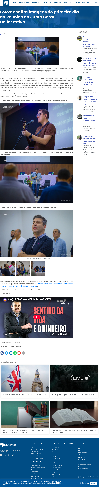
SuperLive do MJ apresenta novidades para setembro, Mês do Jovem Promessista (74, 395)
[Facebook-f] (8, 455)
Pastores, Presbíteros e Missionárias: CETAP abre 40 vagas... (89, 82)
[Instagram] (4, 455)
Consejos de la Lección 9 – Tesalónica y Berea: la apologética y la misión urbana (74, 431)
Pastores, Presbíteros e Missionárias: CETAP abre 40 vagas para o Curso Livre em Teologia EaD (24, 431)
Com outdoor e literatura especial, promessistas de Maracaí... (89, 42)
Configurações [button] (84, 483)
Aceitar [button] (93, 483)
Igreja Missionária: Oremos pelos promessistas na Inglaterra (24, 394)
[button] (2, 353)
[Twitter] (12, 455)
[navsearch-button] (96, 2)
